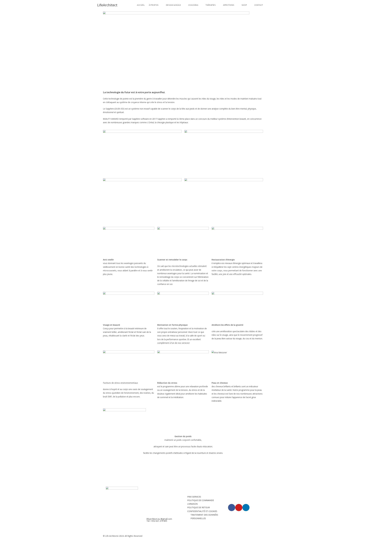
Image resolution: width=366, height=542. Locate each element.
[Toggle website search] (268, 5)
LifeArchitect (107, 5)
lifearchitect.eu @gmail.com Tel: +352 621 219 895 (159, 520)
